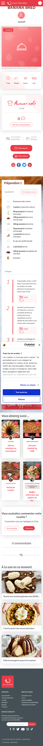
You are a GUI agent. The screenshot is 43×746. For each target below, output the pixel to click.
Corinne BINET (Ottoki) (32, 483)
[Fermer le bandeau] (39, 345)
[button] (3, 3)
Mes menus (23, 156)
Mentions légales (27, 700)
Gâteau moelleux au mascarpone (10, 448)
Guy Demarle (6, 695)
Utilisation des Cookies (29, 704)
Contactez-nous (27, 695)
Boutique (5, 702)
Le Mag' (4, 700)
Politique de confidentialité (30, 702)
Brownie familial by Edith (32, 448)
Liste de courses (30, 192)
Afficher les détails (28, 385)
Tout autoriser (21, 392)
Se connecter (12, 528)
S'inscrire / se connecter (11, 739)
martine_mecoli (11, 483)
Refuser (21, 399)
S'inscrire (29, 528)
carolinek (11, 441)
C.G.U (23, 698)
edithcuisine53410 (32, 441)
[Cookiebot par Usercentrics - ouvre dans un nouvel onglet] (26, 345)
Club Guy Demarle (7, 698)
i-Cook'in (4, 707)
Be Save (4, 705)
